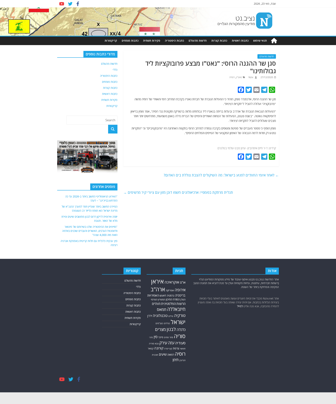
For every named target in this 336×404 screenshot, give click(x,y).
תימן (176, 359)
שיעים (163, 354)
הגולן (183, 299)
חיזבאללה (176, 309)
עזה (171, 343)
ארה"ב (158, 289)
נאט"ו (239, 77)
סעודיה (180, 343)
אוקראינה (171, 282)
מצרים (160, 329)
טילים (170, 316)
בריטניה (180, 295)
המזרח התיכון (173, 299)
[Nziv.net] (274, 41)
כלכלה (181, 329)
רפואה (170, 354)
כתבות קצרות (219, 40)
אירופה (180, 289)
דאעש (163, 295)
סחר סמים (168, 337)
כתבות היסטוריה (174, 40)
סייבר (160, 337)
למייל (240, 306)
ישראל (178, 322)
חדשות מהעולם (198, 40)
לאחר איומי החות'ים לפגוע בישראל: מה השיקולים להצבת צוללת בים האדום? (221, 175)
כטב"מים (159, 323)
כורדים (167, 323)
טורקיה (180, 315)
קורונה (158, 348)
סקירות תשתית (151, 40)
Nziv (250, 77)
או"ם (183, 282)
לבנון (171, 329)
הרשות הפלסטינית (173, 303)
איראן (157, 281)
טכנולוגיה (160, 315)
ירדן (149, 316)
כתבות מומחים (130, 40)
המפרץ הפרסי (158, 299)
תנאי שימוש (260, 40)
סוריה (180, 336)
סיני (151, 337)
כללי (115, 70)
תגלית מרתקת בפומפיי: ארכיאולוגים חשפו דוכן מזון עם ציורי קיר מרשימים (178, 192)
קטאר (150, 348)
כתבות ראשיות (240, 40)
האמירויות (153, 295)
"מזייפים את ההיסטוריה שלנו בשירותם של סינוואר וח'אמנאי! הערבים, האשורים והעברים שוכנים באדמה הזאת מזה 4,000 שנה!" (89, 231)
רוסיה (232, 77)
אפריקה (170, 290)
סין (156, 336)
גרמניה (170, 295)
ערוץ (243, 148)
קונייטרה (168, 348)
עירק (163, 343)
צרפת (176, 348)
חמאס (161, 309)
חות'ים (156, 303)
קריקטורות (111, 40)
